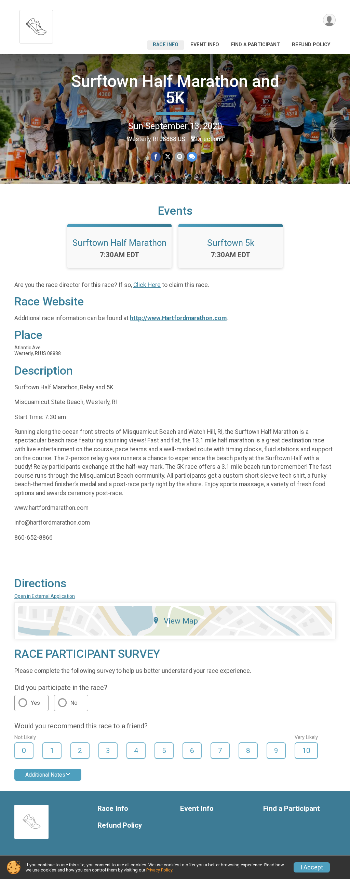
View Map (181, 620)
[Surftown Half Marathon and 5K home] (36, 24)
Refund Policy (311, 45)
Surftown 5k (230, 243)
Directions (210, 139)
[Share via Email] (180, 157)
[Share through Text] (192, 157)
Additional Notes (45, 774)
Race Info (165, 45)
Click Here (147, 284)
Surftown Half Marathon (119, 243)
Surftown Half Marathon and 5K (175, 90)
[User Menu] (329, 20)
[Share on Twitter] (168, 157)
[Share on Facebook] (156, 157)
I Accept (311, 867)
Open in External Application (44, 596)
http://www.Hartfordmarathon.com (178, 318)
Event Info (204, 45)
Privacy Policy (159, 869)
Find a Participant (255, 45)
